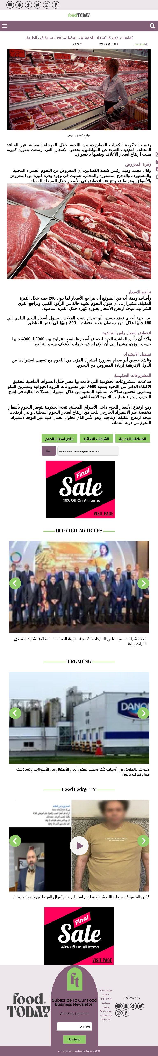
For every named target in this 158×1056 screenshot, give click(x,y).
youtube (10, 5)
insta (46, 5)
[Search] (152, 26)
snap (19, 5)
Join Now (74, 1039)
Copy (49, 451)
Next (15, 583)
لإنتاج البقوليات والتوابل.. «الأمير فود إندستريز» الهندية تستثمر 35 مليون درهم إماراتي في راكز (83, 640)
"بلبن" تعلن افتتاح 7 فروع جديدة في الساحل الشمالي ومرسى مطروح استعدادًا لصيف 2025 (79, 899)
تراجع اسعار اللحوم (59, 438)
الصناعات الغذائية (132, 438)
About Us (105, 1019)
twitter (37, 5)
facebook (55, 5)
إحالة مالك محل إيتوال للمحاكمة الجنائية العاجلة (111, 768)
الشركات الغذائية (96, 438)
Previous (143, 583)
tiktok (28, 5)
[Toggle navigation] (6, 26)
